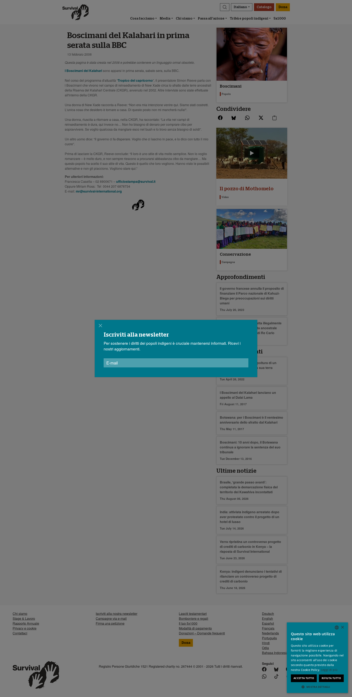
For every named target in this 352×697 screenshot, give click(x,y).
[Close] (100, 325)
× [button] (342, 627)
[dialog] (176, 348)
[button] (317, 687)
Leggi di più (329, 670)
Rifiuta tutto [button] (331, 678)
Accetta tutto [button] (304, 678)
